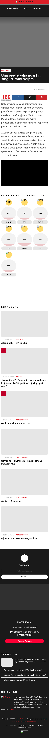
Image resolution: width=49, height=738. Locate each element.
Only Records (11, 725)
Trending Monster (24, 727)
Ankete (19, 339)
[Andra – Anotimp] (24, 482)
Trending (37, 8)
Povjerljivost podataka (28, 721)
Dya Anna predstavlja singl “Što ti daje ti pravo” (23, 670)
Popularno (12, 8)
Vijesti (19, 377)
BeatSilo (22, 725)
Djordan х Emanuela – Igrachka (19, 538)
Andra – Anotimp (11, 501)
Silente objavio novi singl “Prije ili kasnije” (20, 680)
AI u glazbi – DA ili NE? (14, 343)
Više (12, 709)
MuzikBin (32, 725)
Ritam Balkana (21, 719)
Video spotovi (22, 420)
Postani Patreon (24, 641)
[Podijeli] (18, 97)
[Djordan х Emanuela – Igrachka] (24, 519)
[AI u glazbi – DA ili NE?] (24, 324)
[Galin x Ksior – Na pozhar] (24, 404)
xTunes (40, 725)
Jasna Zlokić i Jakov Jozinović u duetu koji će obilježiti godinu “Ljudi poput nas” (23, 383)
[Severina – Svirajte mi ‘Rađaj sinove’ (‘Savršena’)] (24, 442)
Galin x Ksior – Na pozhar (16, 423)
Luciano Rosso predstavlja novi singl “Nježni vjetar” (25, 675)
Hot (25, 8)
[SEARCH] (40, 13)
